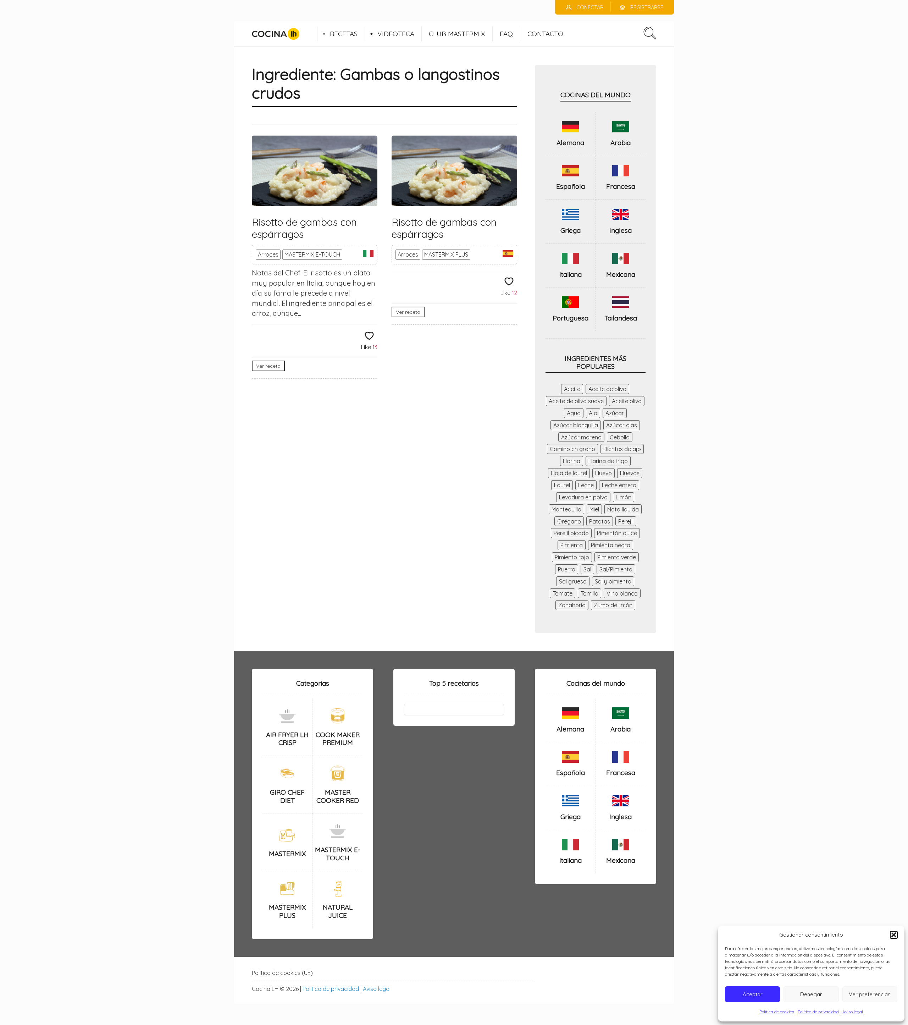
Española (570, 186)
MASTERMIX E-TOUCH (312, 254)
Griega (570, 230)
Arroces (268, 254)
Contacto (545, 33)
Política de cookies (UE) (282, 972)
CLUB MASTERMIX (457, 33)
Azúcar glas (621, 425)
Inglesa (620, 230)
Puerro (566, 569)
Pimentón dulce (617, 533)
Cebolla (620, 437)
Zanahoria (572, 605)
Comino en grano (572, 449)
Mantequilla (566, 509)
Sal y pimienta (613, 581)
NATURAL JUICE (338, 911)
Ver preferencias (870, 994)
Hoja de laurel (569, 473)
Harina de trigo (608, 461)
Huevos (630, 473)
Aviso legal (852, 1011)
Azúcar (614, 413)
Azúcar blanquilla (575, 425)
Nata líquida (623, 509)
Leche (586, 485)
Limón (623, 497)
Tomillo (589, 593)
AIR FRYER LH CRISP (287, 738)
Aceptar (753, 994)
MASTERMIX (287, 853)
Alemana (570, 142)
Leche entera (619, 485)
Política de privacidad (818, 1011)
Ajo (593, 413)
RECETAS (344, 33)
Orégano (569, 521)
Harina (571, 461)
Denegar (811, 994)
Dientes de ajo (622, 449)
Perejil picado (571, 533)
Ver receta (268, 366)
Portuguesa (570, 318)
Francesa (620, 186)
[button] (893, 934)
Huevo (603, 473)
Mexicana (620, 274)
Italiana (570, 274)
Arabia (620, 142)
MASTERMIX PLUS (446, 254)
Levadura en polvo (583, 497)
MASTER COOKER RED (337, 796)
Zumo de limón (613, 605)
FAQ (506, 33)
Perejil (625, 521)
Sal (587, 569)
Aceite (572, 389)
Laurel (562, 485)
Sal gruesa (573, 581)
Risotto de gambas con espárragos (304, 228)
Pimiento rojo (572, 557)
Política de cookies (776, 1011)
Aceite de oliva (607, 389)
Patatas (599, 521)
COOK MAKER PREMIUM (338, 738)
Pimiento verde (616, 557)
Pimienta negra (610, 545)
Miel (594, 509)
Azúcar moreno (581, 437)
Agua (574, 413)
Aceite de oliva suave (576, 401)
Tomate (562, 593)
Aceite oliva (627, 401)
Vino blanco (622, 593)
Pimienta (571, 545)
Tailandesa (620, 318)
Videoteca (395, 33)
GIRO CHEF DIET (287, 796)
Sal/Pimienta (615, 569)
